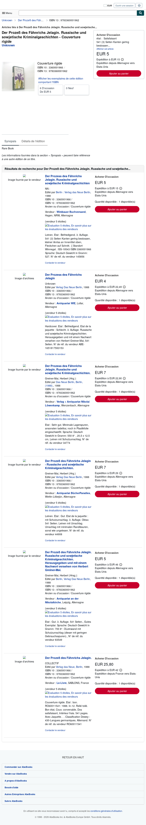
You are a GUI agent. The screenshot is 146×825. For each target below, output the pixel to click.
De (47, 89)
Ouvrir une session (124, 5)
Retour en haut (73, 757)
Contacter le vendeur (55, 262)
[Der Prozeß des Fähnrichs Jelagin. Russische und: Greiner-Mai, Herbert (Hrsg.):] (24, 552)
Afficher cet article (105, 48)
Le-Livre (62, 683)
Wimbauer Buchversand (71, 212)
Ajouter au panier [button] (119, 73)
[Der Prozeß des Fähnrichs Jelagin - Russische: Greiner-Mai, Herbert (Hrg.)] (24, 461)
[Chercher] (140, 13)
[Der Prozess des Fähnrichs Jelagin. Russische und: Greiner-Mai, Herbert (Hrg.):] (24, 366)
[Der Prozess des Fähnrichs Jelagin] (24, 274)
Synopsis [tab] (10, 141)
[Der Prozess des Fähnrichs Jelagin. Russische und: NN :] (24, 176)
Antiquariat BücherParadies (73, 493)
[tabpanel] (46, 154)
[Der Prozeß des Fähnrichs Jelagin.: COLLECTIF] (24, 658)
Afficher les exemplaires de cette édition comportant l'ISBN (60, 80)
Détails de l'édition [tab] (33, 141)
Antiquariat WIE (66, 303)
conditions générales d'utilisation (106, 810)
